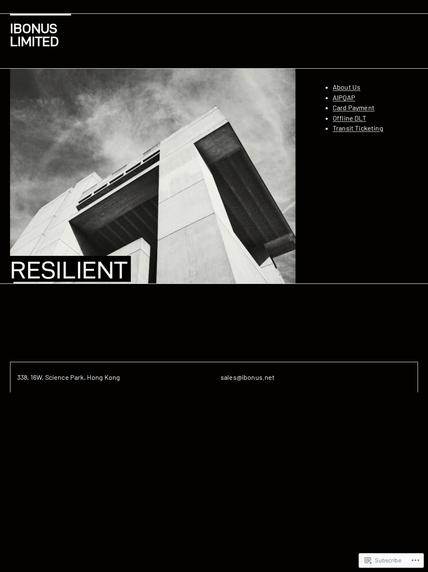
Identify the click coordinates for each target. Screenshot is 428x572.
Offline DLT (349, 118)
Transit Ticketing (358, 128)
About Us (346, 87)
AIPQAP (344, 97)
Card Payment (353, 107)
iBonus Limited (34, 35)
